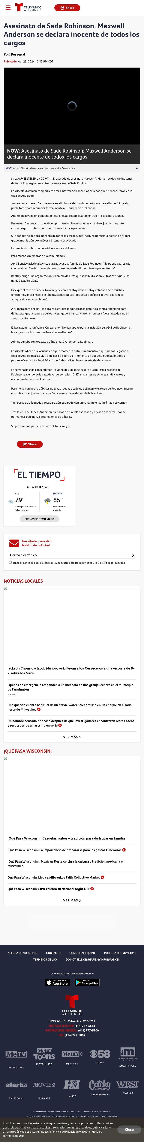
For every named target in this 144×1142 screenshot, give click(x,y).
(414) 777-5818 (84, 1026)
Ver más (71, 737)
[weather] (10, 501)
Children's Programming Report (92, 1116)
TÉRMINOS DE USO (45, 959)
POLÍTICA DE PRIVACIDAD (120, 953)
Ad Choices (112, 1116)
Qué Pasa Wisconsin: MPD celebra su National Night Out (49, 889)
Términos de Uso (88, 563)
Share (70, 7)
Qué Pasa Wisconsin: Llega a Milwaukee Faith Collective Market (54, 877)
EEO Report (73, 1116)
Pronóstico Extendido (39, 519)
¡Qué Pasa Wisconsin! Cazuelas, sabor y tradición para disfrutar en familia (66, 838)
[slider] (19, 132)
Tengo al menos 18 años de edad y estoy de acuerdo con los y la (69, 563)
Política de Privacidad (113, 563)
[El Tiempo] (39, 480)
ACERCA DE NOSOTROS (22, 953)
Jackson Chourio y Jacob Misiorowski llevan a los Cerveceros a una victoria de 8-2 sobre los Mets (71, 671)
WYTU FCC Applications (56, 1116)
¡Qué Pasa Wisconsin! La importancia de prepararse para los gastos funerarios (65, 850)
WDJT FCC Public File (36, 1116)
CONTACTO (53, 953)
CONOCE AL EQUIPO (82, 953)
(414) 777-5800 (88, 1030)
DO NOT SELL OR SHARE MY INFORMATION (92, 959)
